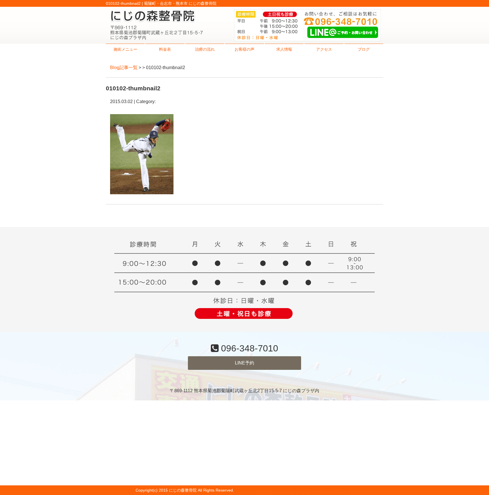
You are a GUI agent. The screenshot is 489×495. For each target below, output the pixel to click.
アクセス (324, 49)
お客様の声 (244, 49)
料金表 (165, 49)
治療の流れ (205, 49)
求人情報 (284, 49)
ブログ (364, 49)
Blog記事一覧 (124, 67)
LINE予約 (244, 362)
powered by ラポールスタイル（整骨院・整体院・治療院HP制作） (294, 490)
